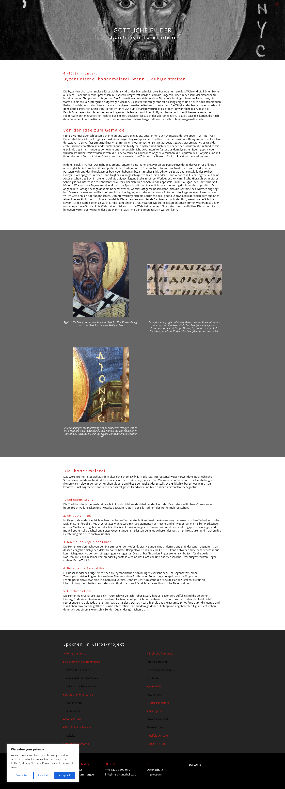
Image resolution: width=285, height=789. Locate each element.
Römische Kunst (76, 653)
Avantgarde (155, 711)
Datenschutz (155, 770)
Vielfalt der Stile (158, 735)
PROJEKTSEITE (157, 744)
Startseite (195, 764)
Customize (21, 775)
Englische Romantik (160, 653)
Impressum (154, 774)
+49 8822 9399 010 (117, 770)
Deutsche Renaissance (79, 694)
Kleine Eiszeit (73, 719)
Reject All (43, 775)
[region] (43, 763)
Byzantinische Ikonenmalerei (82, 662)
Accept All (64, 775)
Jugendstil (154, 686)
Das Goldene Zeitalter (78, 727)
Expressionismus (159, 703)
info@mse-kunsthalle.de (120, 774)
